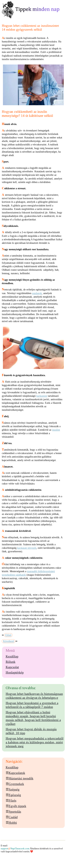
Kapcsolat (12, 667)
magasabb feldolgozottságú (41, 571)
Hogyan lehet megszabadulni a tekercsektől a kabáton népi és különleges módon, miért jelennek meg (34, 742)
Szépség (14, 789)
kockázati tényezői (26, 548)
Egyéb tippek (17, 806)
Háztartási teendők (21, 778)
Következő (8, 641)
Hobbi (13, 822)
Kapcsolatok (17, 773)
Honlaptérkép (15, 672)
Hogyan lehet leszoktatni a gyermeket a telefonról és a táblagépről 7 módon (32, 705)
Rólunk (10, 662)
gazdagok (37, 293)
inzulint (56, 429)
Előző (8, 635)
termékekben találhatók (14, 574)
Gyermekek (16, 784)
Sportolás (15, 811)
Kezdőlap (12, 656)
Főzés (12, 800)
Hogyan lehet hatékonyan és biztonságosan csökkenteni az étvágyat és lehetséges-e (34, 696)
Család (13, 817)
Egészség (15, 795)
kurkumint (41, 396)
